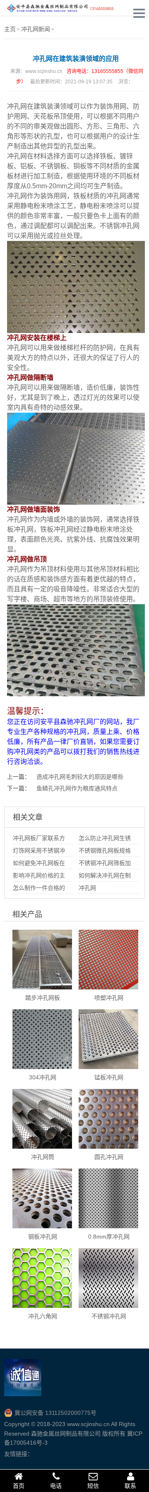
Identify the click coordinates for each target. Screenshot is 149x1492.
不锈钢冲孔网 (119, 225)
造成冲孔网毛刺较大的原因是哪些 (79, 776)
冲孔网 (17, 106)
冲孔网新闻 (35, 29)
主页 (10, 29)
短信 (93, 1485)
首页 (18, 1485)
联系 (130, 1485)
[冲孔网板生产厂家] (60, 8)
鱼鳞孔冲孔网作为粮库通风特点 (77, 788)
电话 (56, 1485)
